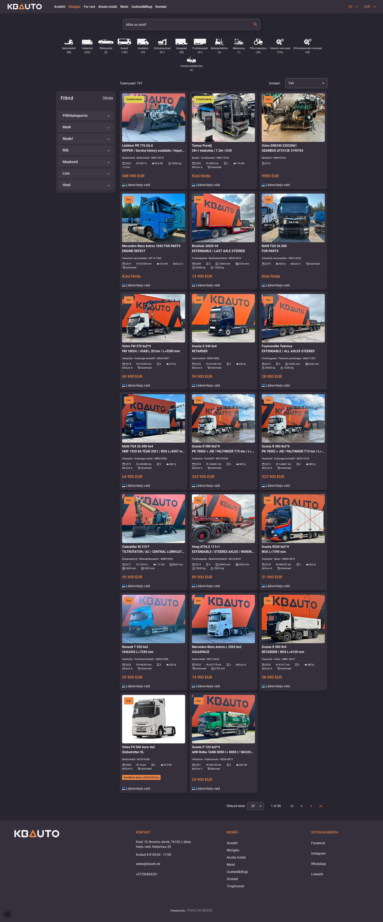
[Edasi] (311, 806)
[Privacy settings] (7, 914)
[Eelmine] (301, 806)
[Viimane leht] (321, 806)
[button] (86, 115)
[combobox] (306, 83)
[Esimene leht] (292, 806)
